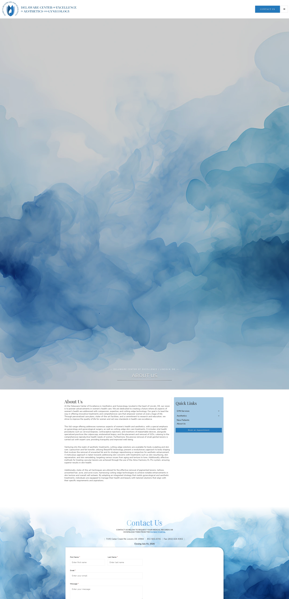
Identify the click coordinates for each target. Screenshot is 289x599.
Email (73, 570)
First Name (75, 557)
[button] (284, 9)
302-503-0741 (154, 539)
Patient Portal (157, 532)
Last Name (113, 557)
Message (74, 584)
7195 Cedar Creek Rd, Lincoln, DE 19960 (125, 539)
